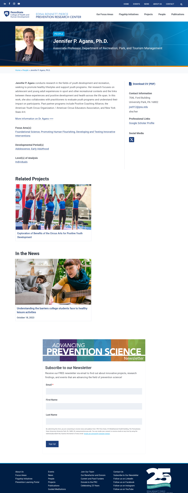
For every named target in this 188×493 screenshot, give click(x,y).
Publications (53, 485)
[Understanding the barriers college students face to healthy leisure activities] (53, 260)
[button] (181, 3)
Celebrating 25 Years (90, 485)
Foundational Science (27, 131)
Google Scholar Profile (141, 123)
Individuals (21, 161)
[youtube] (19, 4)
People (25, 70)
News (50, 475)
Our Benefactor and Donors (93, 475)
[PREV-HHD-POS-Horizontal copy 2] (58, 14)
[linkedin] (5, 4)
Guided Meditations (57, 489)
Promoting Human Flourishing (58, 131)
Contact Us (118, 472)
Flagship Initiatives (23, 478)
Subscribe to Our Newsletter (125, 475)
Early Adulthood (40, 148)
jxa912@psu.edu (138, 106)
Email (49, 384)
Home (18, 70)
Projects (51, 482)
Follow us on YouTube (123, 489)
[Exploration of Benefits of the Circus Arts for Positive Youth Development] (53, 186)
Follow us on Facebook (123, 482)
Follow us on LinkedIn (123, 478)
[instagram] (14, 4)
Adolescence (22, 148)
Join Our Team (87, 472)
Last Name (51, 414)
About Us (19, 472)
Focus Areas (20, 475)
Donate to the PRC (89, 482)
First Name (51, 399)
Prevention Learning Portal (27, 482)
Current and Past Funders (92, 478)
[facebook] (9, 4)
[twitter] (131, 139)
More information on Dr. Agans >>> (34, 118)
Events (51, 472)
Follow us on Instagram (124, 485)
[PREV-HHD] (16, 12)
